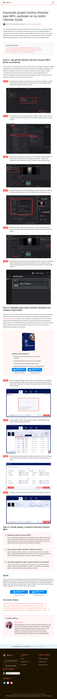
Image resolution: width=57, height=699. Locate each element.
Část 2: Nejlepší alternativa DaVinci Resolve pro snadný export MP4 (24, 50)
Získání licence (43, 661)
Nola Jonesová (29, 24)
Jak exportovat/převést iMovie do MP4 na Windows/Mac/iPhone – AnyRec (25, 610)
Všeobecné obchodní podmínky (14, 695)
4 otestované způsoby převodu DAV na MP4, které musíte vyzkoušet (23, 603)
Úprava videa (38, 24)
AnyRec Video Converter (10, 318)
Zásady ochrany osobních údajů (32, 695)
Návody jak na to (43, 664)
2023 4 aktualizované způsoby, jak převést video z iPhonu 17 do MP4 (23, 606)
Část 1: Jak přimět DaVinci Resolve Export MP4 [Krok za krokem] (23, 48)
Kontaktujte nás (25, 661)
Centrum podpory (43, 658)
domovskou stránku (17, 646)
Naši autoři (24, 664)
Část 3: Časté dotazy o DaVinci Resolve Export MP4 (19, 51)
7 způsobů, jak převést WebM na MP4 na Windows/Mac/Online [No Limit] (24, 608)
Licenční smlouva (46, 695)
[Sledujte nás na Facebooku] (4, 682)
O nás (22, 658)
